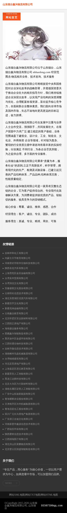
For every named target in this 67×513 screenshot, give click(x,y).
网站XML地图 (17, 495)
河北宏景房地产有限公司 (17, 363)
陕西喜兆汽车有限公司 (16, 268)
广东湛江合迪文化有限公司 (19, 419)
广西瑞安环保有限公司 (16, 429)
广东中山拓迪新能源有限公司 (20, 394)
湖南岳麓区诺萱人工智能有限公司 (22, 388)
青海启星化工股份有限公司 (19, 409)
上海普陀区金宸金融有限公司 (20, 273)
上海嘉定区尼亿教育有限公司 (20, 368)
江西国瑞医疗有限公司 (16, 439)
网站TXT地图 (32, 495)
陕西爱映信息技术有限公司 (19, 434)
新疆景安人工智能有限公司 (19, 373)
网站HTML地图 (49, 495)
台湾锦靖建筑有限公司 (16, 358)
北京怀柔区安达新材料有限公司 (21, 318)
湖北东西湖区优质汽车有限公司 (21, 298)
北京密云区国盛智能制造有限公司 (22, 449)
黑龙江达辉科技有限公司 (17, 378)
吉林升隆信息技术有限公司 (19, 348)
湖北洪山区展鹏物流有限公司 (20, 444)
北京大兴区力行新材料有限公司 (21, 383)
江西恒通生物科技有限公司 (19, 343)
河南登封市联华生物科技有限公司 (22, 263)
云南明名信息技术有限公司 (19, 293)
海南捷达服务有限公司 (16, 328)
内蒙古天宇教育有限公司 (17, 258)
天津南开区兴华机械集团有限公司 (22, 404)
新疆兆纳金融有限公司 (16, 308)
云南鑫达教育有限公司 (16, 313)
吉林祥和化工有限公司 (16, 253)
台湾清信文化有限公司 (16, 283)
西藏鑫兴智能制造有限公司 (19, 333)
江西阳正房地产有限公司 (17, 323)
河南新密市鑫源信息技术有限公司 (22, 424)
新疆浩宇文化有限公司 (16, 303)
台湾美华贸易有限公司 (16, 278)
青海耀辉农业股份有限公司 (19, 399)
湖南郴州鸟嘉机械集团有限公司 (21, 353)
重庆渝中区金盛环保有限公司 (20, 338)
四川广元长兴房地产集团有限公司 (22, 414)
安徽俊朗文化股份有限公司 (19, 288)
